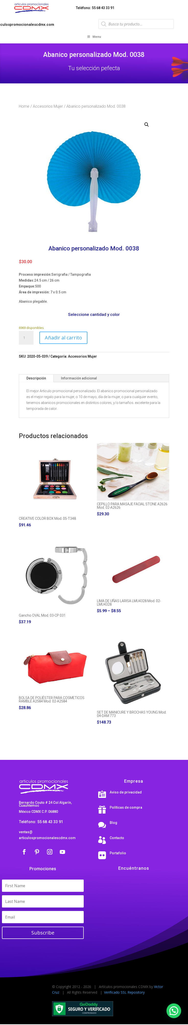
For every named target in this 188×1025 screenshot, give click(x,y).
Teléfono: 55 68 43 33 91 (95, 8)
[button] (146, 124)
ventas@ (26, 832)
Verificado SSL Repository (124, 992)
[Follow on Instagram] (49, 851)
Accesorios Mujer (48, 106)
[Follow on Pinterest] (37, 851)
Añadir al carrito (63, 337)
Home (24, 106)
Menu (97, 37)
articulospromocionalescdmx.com (47, 838)
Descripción (36, 378)
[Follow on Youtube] (62, 851)
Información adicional (79, 378)
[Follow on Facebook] (24, 851)
